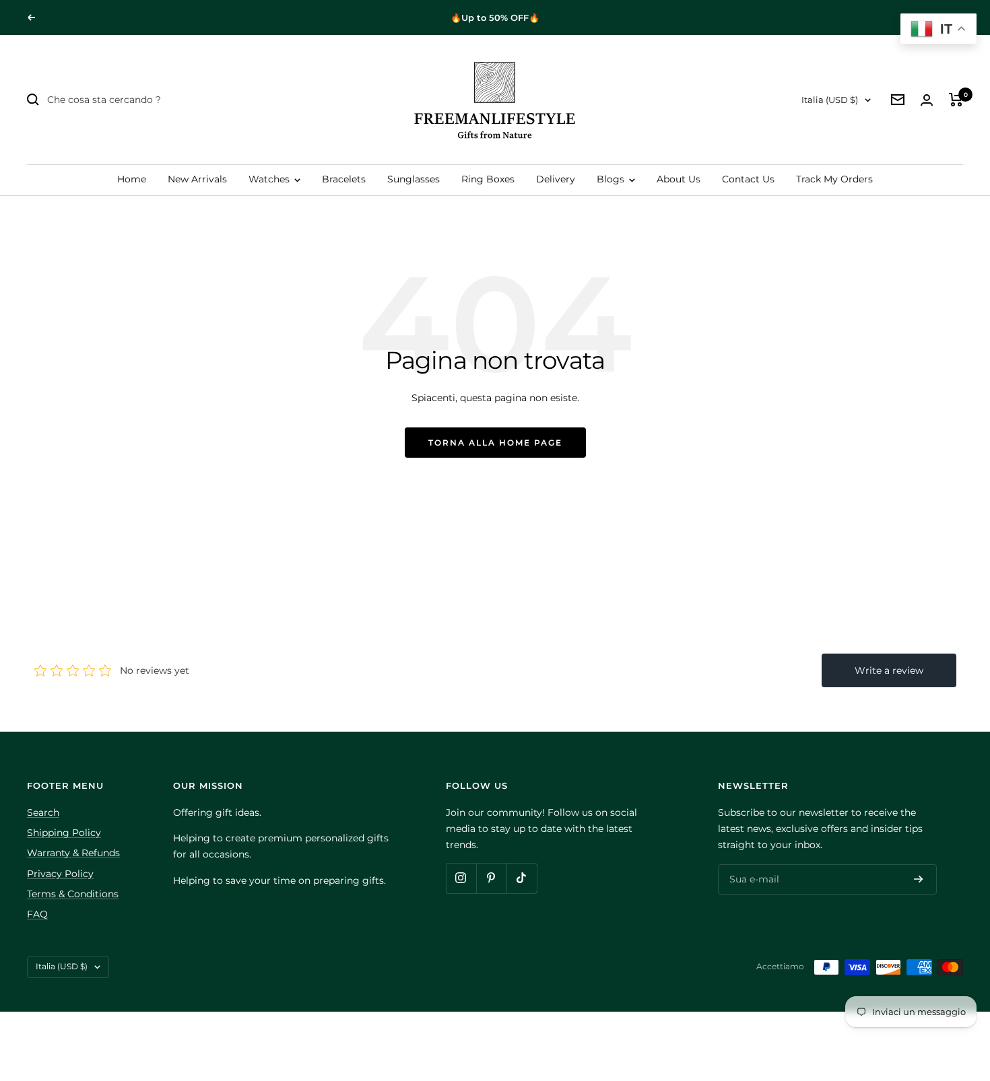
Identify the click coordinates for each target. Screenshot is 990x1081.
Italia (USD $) (829, 99)
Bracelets (344, 179)
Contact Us (748, 179)
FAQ (37, 914)
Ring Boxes (488, 179)
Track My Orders (834, 179)
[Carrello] (956, 99)
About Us (678, 179)
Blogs (612, 179)
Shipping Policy (64, 833)
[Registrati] (918, 879)
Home (131, 179)
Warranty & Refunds (73, 853)
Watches (270, 179)
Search (43, 812)
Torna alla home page (495, 443)
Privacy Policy (60, 874)
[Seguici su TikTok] (521, 878)
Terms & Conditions (73, 894)
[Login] (927, 100)
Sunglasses (413, 179)
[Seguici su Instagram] (461, 878)
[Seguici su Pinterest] (491, 878)
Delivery (555, 179)
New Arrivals (197, 179)
